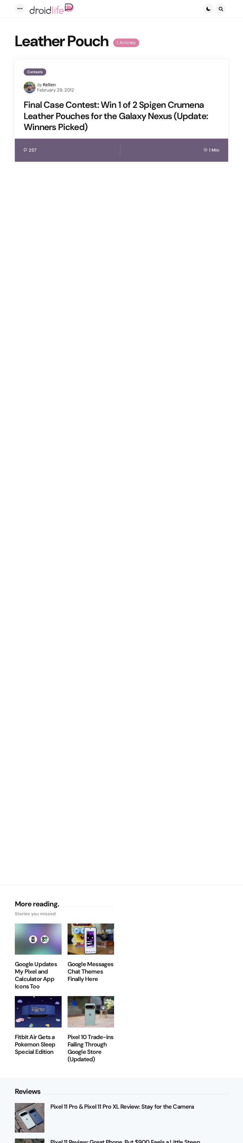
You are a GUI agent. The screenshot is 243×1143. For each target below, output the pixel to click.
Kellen (49, 85)
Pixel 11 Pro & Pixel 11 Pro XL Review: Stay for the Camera (122, 1106)
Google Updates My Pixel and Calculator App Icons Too (36, 975)
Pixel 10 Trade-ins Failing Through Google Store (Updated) (90, 1048)
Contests (35, 72)
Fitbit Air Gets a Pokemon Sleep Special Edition (35, 1044)
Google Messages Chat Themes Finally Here (90, 972)
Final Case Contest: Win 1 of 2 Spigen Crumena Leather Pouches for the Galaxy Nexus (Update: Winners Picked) (116, 116)
